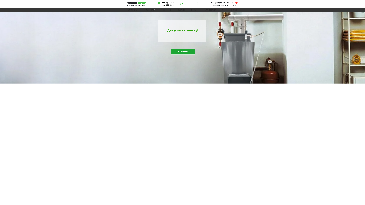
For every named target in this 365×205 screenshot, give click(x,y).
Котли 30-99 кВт (166, 10)
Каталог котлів (133, 10)
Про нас (193, 10)
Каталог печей (149, 10)
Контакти (234, 10)
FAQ (223, 10)
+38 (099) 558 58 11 (220, 5)
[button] (189, 4)
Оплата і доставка (209, 10)
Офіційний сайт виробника (136, 5)
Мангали (181, 10)
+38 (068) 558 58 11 (220, 2)
